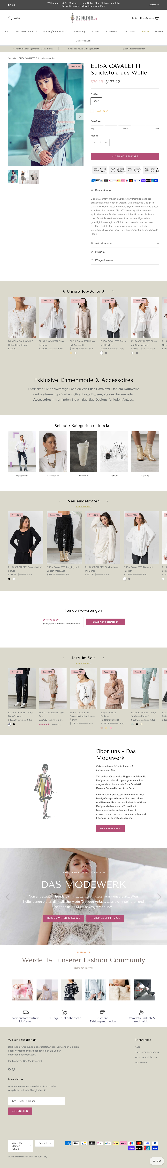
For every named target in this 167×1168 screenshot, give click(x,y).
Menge (94, 135)
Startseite (12, 58)
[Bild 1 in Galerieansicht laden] (46, 114)
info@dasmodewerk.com (21, 1054)
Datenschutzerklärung (147, 1052)
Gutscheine (129, 31)
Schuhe (95, 31)
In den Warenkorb (125, 156)
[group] (22, 989)
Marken (159, 31)
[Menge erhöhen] (106, 142)
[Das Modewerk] (83, 18)
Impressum (141, 1062)
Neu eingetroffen (83, 501)
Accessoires (111, 31)
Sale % (145, 31)
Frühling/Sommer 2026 (55, 31)
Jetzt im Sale (83, 658)
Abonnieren (20, 1111)
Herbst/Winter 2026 (26, 31)
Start (6, 31)
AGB (137, 1046)
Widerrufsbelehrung (146, 1057)
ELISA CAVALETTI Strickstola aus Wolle (36, 58)
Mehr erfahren (110, 828)
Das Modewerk (83, 40)
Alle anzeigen (83, 506)
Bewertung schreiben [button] (105, 622)
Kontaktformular (24, 1050)
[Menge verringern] (94, 142)
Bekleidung (79, 31)
